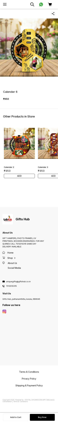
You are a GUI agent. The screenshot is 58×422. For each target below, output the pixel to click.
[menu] (4, 4)
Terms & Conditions (20, 401)
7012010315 (11, 286)
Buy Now (42, 417)
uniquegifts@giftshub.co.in (18, 282)
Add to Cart (15, 417)
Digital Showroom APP (35, 400)
